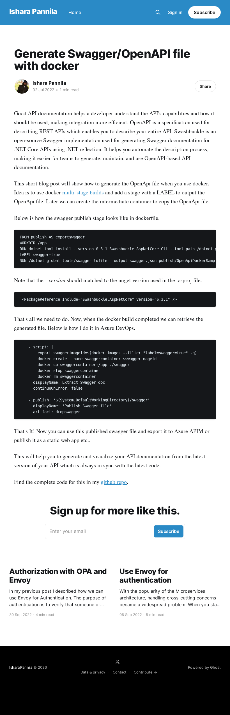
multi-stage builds (83, 192)
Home (74, 12)
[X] (117, 661)
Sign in (175, 12)
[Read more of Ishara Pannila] (22, 86)
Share (205, 86)
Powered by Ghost (204, 667)
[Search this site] (157, 12)
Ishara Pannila (33, 12)
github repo (114, 482)
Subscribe (204, 12)
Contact (120, 672)
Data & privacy (93, 672)
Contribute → (145, 672)
